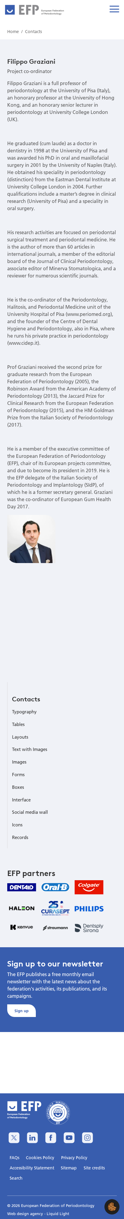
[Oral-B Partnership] (55, 887)
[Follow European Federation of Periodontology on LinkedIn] (32, 1137)
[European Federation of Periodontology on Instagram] (87, 1137)
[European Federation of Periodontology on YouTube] (69, 1137)
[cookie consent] (111, 1206)
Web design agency (25, 1213)
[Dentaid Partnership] (21, 887)
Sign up (21, 1010)
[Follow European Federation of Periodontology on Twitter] (14, 1137)
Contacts (26, 699)
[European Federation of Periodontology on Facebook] (50, 1137)
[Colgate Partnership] (89, 887)
